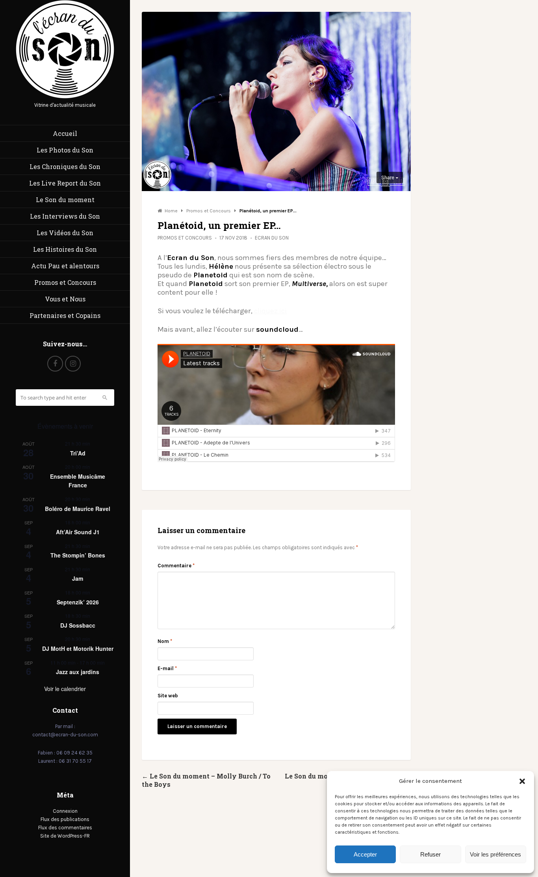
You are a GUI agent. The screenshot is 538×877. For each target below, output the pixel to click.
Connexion (65, 811)
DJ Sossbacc (77, 625)
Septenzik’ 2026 (78, 602)
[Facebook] (55, 364)
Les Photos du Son (65, 150)
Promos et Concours (65, 282)
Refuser (430, 854)
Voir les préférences (495, 854)
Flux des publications (65, 819)
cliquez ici (270, 311)
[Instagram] (73, 364)
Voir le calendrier (65, 689)
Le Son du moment (65, 199)
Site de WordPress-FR (65, 836)
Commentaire (176, 566)
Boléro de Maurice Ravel (77, 509)
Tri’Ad (77, 453)
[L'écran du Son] (65, 97)
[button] (522, 781)
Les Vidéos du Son (65, 233)
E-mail (167, 668)
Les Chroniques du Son (65, 166)
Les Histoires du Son (65, 249)
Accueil (65, 133)
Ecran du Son (272, 238)
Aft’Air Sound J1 (78, 532)
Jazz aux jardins (77, 672)
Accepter (365, 854)
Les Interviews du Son (65, 216)
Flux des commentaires (65, 828)
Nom (165, 641)
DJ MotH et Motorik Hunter (77, 648)
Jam (77, 578)
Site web (168, 696)
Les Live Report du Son (65, 183)
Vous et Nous (65, 299)
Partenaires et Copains (65, 315)
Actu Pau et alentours (65, 266)
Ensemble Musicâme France (77, 480)
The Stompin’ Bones (77, 555)
